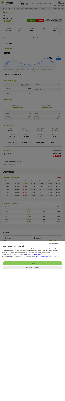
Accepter (32, 263)
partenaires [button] (14, 248)
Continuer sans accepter (55, 243)
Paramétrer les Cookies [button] (42, 256)
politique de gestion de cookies (33, 254)
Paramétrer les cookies (32, 267)
